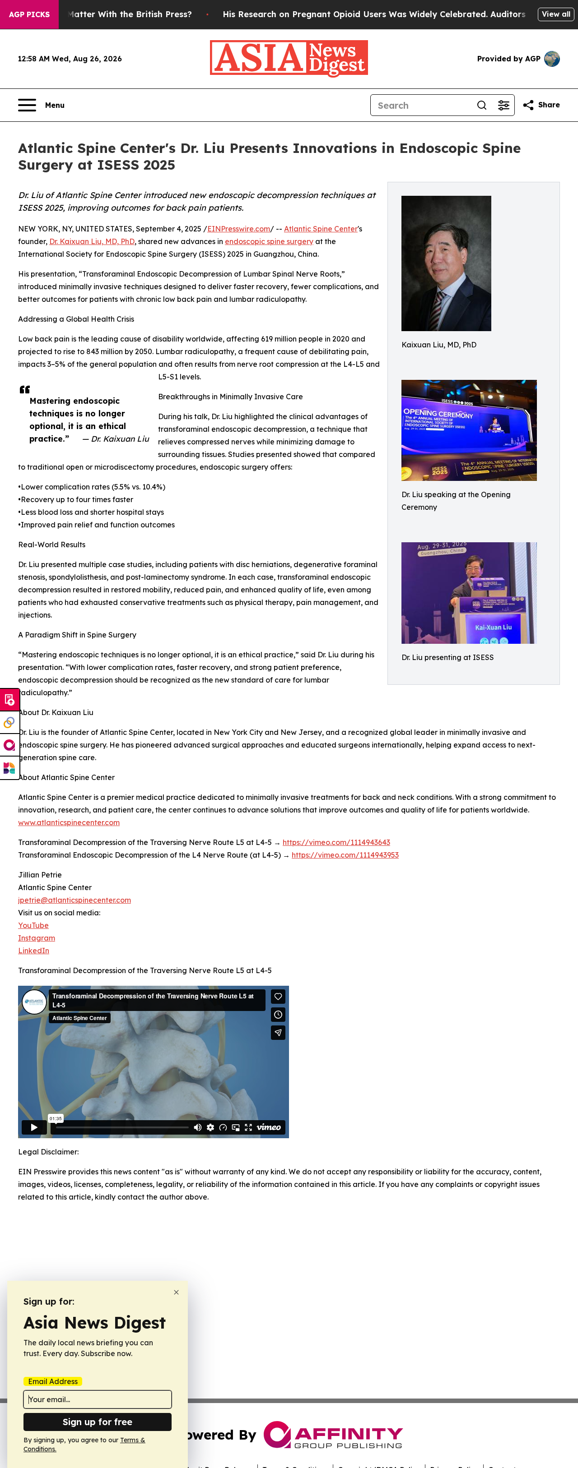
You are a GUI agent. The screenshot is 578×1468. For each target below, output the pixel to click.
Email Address (53, 1381)
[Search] (482, 105)
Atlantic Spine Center (321, 228)
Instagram (36, 937)
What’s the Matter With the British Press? (105, 14)
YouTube (33, 925)
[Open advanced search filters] (503, 105)
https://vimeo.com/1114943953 (345, 854)
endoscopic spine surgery (269, 241)
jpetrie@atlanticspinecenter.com (74, 900)
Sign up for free (97, 1421)
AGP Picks (29, 14)
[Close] (176, 1292)
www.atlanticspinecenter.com (69, 822)
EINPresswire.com (238, 228)
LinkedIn (33, 950)
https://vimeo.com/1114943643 (336, 842)
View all (556, 13)
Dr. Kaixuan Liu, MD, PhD (92, 241)
